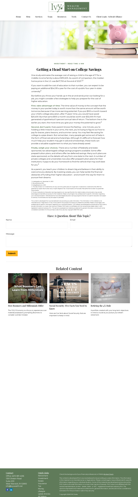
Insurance (42, 484)
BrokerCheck (108, 474)
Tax (39, 486)
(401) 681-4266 (18, 476)
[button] (18, 16)
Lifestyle (41, 491)
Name (9, 220)
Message (10, 234)
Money (41, 489)
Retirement (43, 476)
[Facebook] (7, 489)
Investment (43, 478)
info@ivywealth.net (14, 486)
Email (72, 220)
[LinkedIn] (11, 489)
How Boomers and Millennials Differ (26, 305)
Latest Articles (44, 494)
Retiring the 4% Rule (101, 305)
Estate (41, 481)
